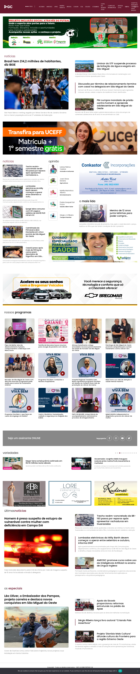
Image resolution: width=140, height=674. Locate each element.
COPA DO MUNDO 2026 (103, 6)
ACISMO (41, 7)
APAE (56, 7)
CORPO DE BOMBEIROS (112, 6)
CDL (81, 7)
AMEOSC (49, 7)
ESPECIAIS (78, 641)
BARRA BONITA (62, 6)
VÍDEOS (78, 109)
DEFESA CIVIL (120, 6)
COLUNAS (95, 7)
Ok (120, 671)
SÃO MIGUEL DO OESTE (82, 71)
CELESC (87, 7)
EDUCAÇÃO (79, 609)
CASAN (76, 7)
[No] (137, 671)
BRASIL (69, 7)
